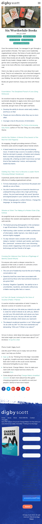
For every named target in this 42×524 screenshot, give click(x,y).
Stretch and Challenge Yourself (21, 43)
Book (15, 418)
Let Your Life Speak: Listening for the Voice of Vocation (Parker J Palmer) (18, 298)
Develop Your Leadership (29, 36)
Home (3, 418)
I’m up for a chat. (14, 340)
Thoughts (4, 420)
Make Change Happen (27, 40)
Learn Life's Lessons (15, 40)
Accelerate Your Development (14, 36)
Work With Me (23, 418)
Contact (32, 418)
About (9, 418)
